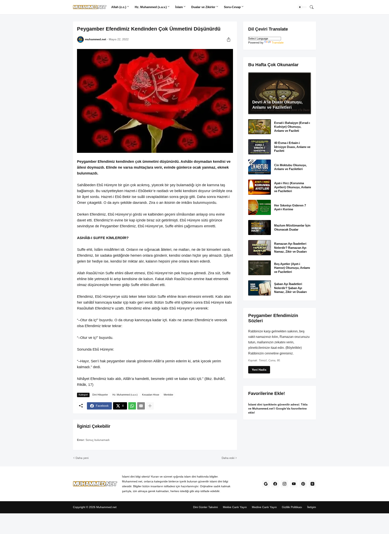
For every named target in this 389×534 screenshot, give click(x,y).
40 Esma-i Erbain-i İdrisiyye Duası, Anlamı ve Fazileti (292, 146)
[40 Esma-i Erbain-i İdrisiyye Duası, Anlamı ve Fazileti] (259, 146)
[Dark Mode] (302, 7)
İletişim (311, 507)
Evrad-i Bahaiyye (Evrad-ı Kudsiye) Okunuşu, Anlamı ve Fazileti (292, 126)
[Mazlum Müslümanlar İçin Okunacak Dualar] (259, 227)
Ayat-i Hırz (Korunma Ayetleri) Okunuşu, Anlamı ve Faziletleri (292, 187)
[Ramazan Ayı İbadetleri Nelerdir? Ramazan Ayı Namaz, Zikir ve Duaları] (259, 247)
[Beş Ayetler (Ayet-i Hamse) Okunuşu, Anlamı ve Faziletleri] (259, 268)
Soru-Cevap (232, 7)
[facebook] (275, 483)
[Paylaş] (228, 39)
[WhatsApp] (132, 406)
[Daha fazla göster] (150, 406)
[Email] (141, 406)
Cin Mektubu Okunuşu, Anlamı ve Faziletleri (290, 167)
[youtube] (293, 483)
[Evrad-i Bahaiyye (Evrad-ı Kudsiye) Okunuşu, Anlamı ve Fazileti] (259, 126)
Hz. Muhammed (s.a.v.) (151, 7)
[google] (265, 483)
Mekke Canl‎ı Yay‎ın (235, 507)
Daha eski (228, 458)
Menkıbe (168, 394)
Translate (278, 42)
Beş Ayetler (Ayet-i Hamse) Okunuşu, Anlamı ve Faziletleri (292, 267)
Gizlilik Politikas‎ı (292, 507)
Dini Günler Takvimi (205, 507)
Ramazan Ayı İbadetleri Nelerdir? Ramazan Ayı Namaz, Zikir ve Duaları (290, 247)
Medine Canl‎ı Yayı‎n (264, 507)
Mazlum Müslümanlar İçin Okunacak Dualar (292, 227)
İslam (179, 7)
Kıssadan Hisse (150, 394)
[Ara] (311, 7)
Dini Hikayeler (100, 394)
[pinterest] (303, 483)
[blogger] (312, 483)
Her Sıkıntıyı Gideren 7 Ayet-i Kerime (290, 207)
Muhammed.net (106, 507)
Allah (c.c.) (118, 7)
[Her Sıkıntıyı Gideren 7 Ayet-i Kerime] (259, 207)
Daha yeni (82, 458)
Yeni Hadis (259, 369)
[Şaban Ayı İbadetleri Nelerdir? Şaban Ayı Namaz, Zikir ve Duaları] (259, 288)
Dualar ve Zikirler (203, 7)
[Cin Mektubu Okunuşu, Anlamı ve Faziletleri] (259, 167)
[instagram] (284, 483)
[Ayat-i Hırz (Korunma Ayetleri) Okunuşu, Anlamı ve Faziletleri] (259, 187)
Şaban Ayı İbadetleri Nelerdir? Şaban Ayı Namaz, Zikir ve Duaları (290, 288)
